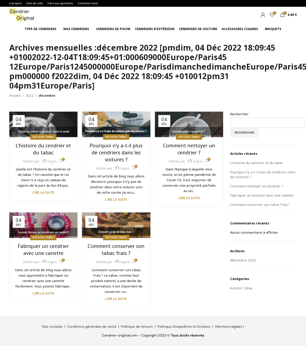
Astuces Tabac (43, 137)
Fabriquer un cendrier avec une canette (43, 249)
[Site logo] (21, 14)
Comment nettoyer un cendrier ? (189, 149)
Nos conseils (52, 326)
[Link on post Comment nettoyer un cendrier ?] (189, 124)
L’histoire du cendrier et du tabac (43, 149)
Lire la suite (43, 193)
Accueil (14, 95)
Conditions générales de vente (91, 326)
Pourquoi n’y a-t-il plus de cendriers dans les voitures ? (116, 152)
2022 (29, 95)
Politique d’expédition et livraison (184, 326)
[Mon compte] (262, 14)
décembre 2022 (243, 260)
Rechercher (239, 114)
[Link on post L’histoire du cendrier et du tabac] (43, 124)
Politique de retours (137, 326)
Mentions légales (228, 326)
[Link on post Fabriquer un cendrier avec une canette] (43, 225)
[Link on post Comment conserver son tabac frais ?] (116, 225)
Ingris (52, 161)
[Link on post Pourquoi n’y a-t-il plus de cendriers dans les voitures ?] (116, 124)
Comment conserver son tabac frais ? (116, 249)
